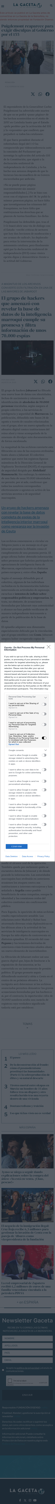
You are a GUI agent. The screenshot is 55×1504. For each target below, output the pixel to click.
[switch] (44, 704)
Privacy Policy (43, 856)
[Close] (49, 647)
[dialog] (27, 752)
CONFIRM (16, 847)
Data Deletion (12, 856)
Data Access (27, 856)
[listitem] (27, 698)
